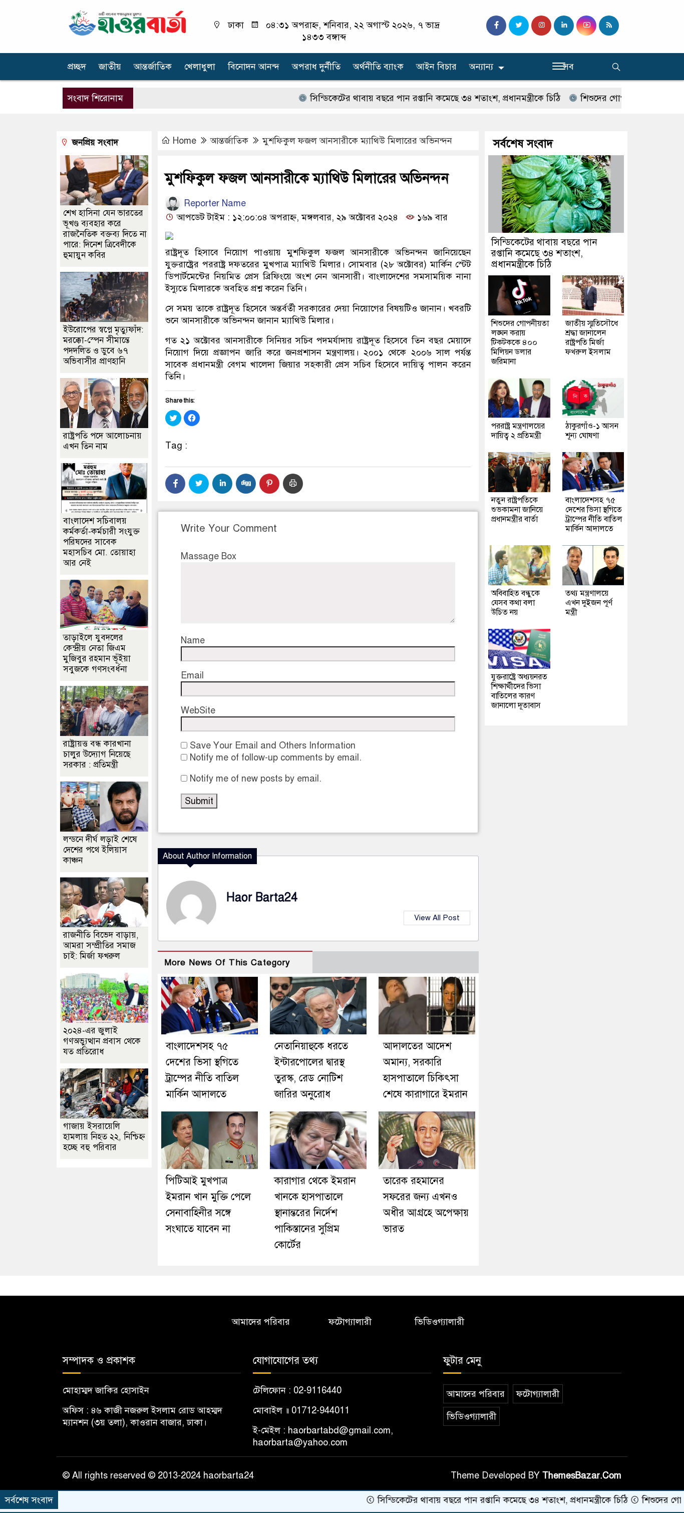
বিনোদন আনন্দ (253, 66)
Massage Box (208, 556)
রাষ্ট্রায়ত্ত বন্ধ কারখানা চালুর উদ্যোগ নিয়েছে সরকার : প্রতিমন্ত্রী (97, 754)
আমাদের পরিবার (261, 1321)
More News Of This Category (227, 962)
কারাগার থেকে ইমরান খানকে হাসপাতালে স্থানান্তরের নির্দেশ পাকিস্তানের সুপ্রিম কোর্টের (315, 1213)
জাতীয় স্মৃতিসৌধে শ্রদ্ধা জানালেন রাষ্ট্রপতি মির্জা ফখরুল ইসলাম (591, 337)
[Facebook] (175, 484)
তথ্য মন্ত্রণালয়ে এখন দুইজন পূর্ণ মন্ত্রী (588, 602)
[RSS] (609, 26)
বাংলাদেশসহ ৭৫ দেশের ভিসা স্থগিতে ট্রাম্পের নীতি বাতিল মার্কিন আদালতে (593, 514)
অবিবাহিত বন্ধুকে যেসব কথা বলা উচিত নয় (515, 602)
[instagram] (541, 26)
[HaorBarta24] (128, 22)
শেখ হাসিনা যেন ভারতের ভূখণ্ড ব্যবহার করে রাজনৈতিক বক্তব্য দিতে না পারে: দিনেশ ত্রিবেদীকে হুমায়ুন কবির (105, 234)
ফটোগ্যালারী (350, 1321)
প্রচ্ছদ (77, 66)
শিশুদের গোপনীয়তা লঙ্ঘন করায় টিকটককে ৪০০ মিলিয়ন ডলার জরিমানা (520, 342)
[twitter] (519, 26)
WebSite (198, 710)
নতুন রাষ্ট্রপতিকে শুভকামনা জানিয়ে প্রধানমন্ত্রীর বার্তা (517, 509)
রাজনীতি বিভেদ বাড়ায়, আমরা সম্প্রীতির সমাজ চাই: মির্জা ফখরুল (101, 945)
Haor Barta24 (261, 897)
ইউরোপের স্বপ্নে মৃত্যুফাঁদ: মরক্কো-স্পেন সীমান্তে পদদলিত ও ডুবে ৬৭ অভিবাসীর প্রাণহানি (103, 345)
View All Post (437, 917)
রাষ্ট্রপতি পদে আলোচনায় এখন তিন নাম (102, 441)
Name (193, 640)
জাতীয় (110, 66)
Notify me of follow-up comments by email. (276, 757)
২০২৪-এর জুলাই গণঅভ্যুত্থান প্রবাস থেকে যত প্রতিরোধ (102, 1041)
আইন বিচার (436, 66)
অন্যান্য (481, 66)
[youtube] (586, 26)
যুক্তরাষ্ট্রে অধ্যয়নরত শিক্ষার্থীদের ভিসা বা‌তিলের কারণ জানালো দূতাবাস (519, 691)
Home (184, 140)
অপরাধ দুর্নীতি (316, 66)
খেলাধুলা (199, 66)
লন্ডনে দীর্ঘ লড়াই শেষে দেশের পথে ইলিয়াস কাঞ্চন (100, 850)
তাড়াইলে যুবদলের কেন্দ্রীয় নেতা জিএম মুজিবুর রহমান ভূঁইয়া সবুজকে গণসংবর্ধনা (97, 653)
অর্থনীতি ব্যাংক (378, 66)
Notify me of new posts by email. (255, 778)
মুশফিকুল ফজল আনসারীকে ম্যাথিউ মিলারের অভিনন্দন (357, 140)
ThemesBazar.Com (581, 1475)
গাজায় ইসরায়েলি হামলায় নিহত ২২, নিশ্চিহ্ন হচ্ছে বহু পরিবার (104, 1137)
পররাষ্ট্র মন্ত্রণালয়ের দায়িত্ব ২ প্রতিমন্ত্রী (518, 431)
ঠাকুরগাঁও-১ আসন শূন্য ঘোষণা (591, 431)
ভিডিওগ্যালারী (439, 1321)
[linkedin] (564, 26)
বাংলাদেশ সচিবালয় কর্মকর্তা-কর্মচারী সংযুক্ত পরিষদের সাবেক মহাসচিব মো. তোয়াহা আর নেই (101, 542)
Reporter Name (213, 203)
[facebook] (496, 26)
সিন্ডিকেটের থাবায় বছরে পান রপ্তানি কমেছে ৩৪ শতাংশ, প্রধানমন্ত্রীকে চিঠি (396, 98)
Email (192, 675)
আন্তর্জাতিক (153, 66)
